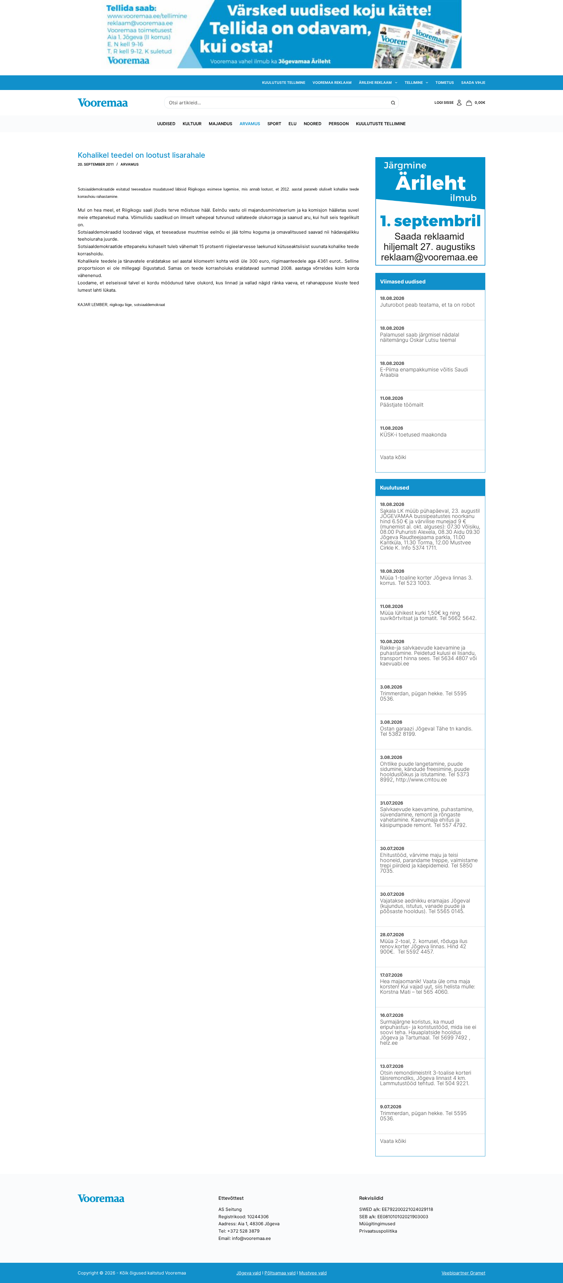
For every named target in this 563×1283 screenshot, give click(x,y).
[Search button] (392, 102)
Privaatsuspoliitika (378, 1231)
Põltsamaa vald (280, 1273)
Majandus (220, 123)
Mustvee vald (313, 1273)
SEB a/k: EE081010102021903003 (393, 1216)
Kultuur (192, 123)
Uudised (166, 123)
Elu (292, 123)
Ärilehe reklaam (375, 82)
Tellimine (414, 82)
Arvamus (250, 123)
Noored (312, 123)
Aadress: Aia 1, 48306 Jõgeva (248, 1223)
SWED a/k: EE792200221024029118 (396, 1209)
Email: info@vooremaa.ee (244, 1238)
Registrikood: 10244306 (243, 1216)
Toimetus (444, 82)
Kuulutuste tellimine (283, 82)
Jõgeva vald (248, 1273)
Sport (274, 123)
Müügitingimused (377, 1223)
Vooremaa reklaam (332, 82)
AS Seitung (230, 1209)
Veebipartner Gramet (463, 1273)
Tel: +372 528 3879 (239, 1231)
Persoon (339, 123)
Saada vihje (473, 82)
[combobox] (276, 102)
